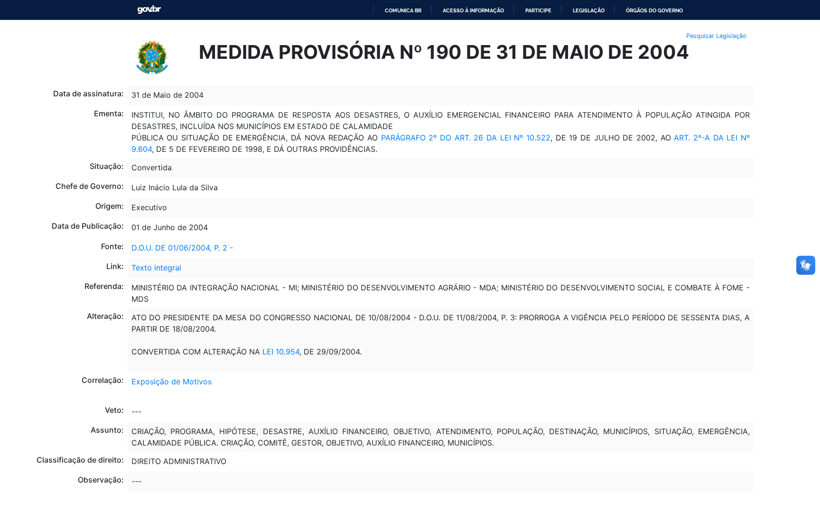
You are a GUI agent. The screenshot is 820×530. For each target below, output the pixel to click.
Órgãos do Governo (654, 10)
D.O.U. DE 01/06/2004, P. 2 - (182, 247)
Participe (538, 10)
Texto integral (156, 267)
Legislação (589, 10)
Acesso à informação (473, 10)
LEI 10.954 (280, 351)
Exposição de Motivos (171, 381)
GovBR (149, 9)
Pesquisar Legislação (716, 35)
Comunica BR (403, 10)
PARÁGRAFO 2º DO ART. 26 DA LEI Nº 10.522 (465, 137)
